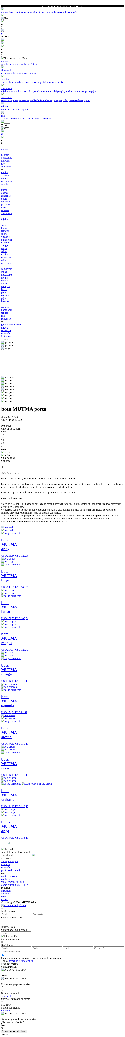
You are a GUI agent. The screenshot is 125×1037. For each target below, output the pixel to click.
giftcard (34, 64)
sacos (4, 225)
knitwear (25, 64)
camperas (86, 91)
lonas (15, 100)
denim (4, 73)
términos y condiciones (21, 960)
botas (27, 82)
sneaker (60, 82)
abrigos (57, 91)
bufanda (41, 100)
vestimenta (19, 118)
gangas (4, 327)
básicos (29, 118)
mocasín (35, 82)
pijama (94, 91)
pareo (72, 100)
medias (33, 100)
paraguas (57, 100)
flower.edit (6, 166)
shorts (20, 91)
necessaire (24, 100)
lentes (49, 100)
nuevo (37, 118)
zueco (4, 82)
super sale (6, 318)
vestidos (28, 91)
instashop (6, 336)
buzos (4, 228)
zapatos (5, 64)
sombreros (6, 100)
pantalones (38, 91)
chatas (11, 82)
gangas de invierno (11, 324)
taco (54, 82)
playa (64, 91)
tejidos (4, 91)
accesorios (15, 64)
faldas (70, 91)
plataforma (45, 82)
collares (79, 100)
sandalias (19, 82)
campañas (6, 333)
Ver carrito (6, 996)
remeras (21, 73)
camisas (48, 91)
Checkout (6, 1010)
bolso (65, 100)
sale (12, 118)
